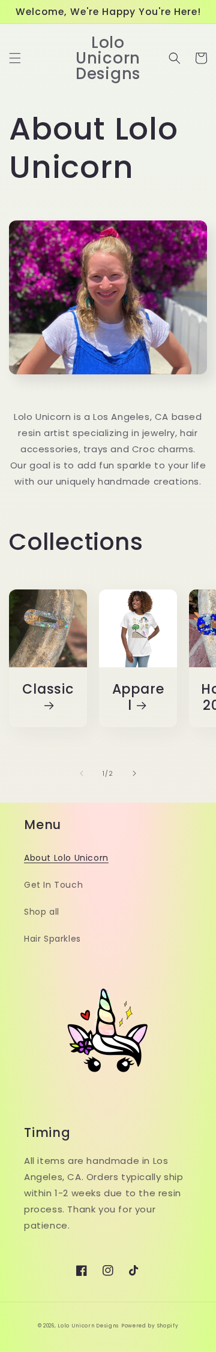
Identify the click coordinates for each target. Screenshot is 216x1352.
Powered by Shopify (150, 1325)
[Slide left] (81, 773)
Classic (47, 689)
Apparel (138, 697)
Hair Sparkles (52, 939)
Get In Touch (53, 885)
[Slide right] (134, 773)
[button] (15, 58)
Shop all (41, 912)
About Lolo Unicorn (66, 858)
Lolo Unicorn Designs (88, 1325)
